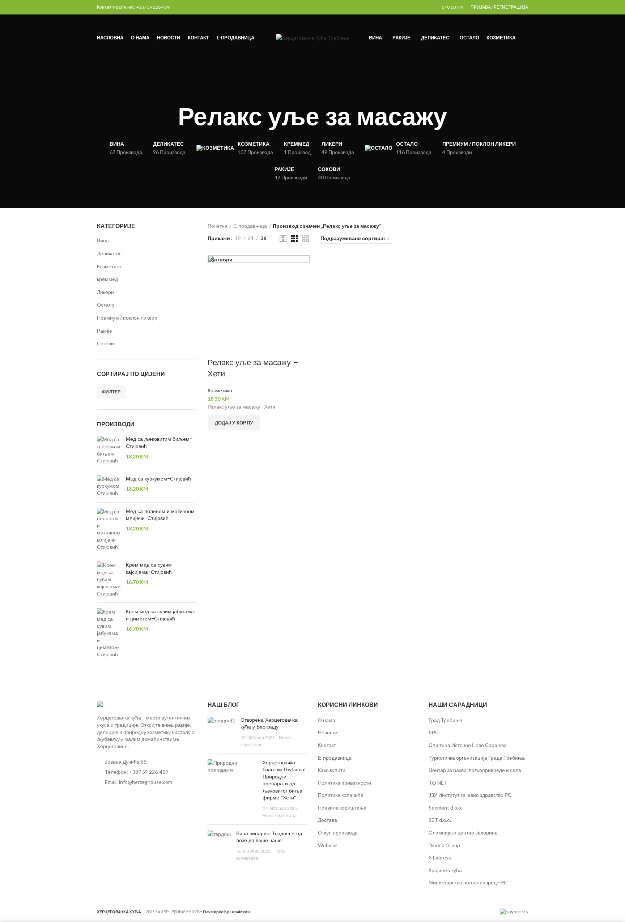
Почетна (218, 226)
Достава (327, 820)
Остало (105, 305)
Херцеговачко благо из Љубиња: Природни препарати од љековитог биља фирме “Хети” (284, 780)
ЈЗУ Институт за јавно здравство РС (470, 795)
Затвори (222, 259)
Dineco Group (444, 845)
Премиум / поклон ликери (127, 318)
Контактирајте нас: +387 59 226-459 (133, 7)
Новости (327, 732)
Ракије (104, 331)
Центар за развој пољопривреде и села (475, 770)
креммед (107, 279)
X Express (440, 857)
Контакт (327, 745)
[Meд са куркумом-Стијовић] (108, 486)
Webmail (327, 845)
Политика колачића (340, 795)
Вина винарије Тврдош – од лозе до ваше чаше (269, 837)
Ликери (105, 292)
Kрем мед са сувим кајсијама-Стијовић (149, 569)
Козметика (109, 266)
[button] (234, 422)
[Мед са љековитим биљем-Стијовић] (108, 450)
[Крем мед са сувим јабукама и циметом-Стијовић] (108, 633)
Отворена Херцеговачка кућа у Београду (269, 723)
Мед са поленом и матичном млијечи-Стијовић (160, 515)
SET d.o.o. (440, 820)
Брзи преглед (217, 439)
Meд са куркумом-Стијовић (158, 478)
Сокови (105, 343)
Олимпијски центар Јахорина (463, 832)
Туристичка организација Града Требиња (477, 758)
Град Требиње (445, 720)
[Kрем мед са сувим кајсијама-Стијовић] (108, 579)
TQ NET (438, 783)
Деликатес (109, 253)
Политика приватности (344, 783)
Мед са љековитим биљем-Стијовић (159, 443)
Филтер (111, 391)
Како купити (331, 770)
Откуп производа (338, 832)
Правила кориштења (342, 807)
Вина (103, 240)
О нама (326, 720)
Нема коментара (280, 815)
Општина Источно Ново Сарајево (468, 745)
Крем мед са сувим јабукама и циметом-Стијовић (160, 615)
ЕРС (434, 732)
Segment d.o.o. (445, 807)
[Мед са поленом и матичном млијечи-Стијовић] (108, 529)
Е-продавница (250, 226)
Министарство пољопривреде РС (468, 882)
